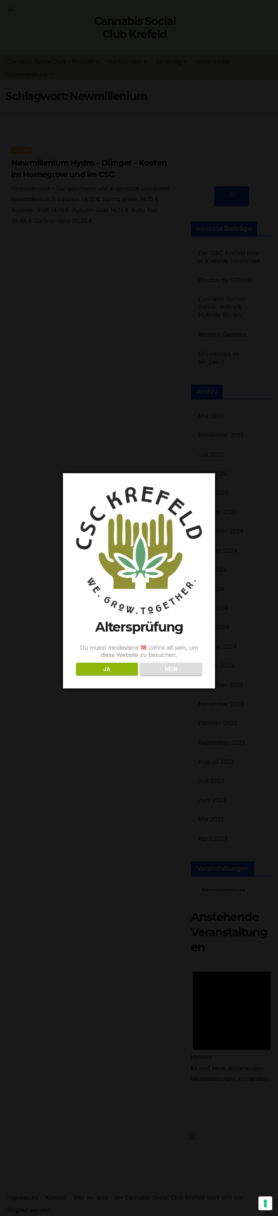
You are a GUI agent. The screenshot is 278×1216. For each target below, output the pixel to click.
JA (106, 669)
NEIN (171, 669)
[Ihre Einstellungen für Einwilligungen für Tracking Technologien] (265, 1203)
